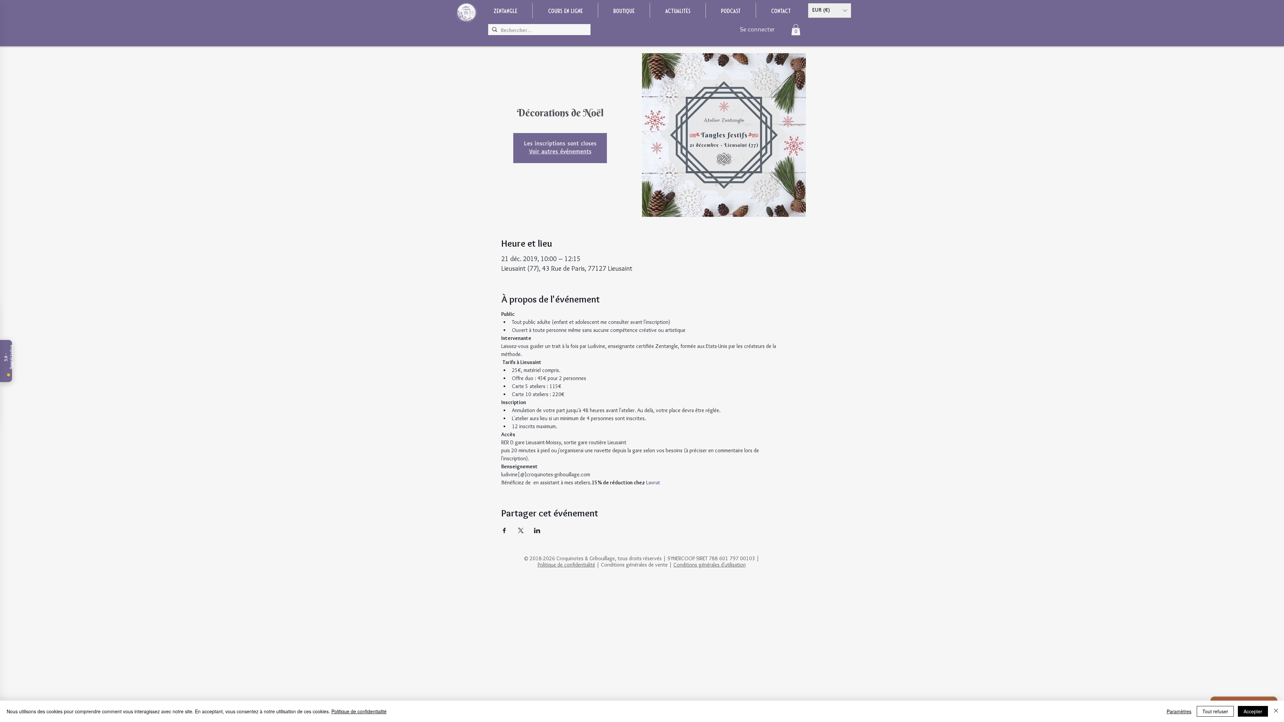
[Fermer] (1276, 711)
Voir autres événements (560, 152)
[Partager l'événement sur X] (521, 530)
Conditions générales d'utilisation (709, 565)
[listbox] (829, 10)
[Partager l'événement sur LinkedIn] (537, 530)
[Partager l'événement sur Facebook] (504, 530)
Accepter (1253, 711)
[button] (829, 10)
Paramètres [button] (1179, 711)
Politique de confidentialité (566, 565)
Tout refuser (1215, 711)
